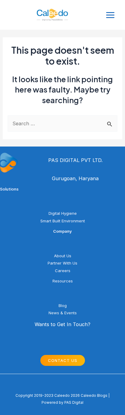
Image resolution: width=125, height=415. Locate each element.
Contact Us (62, 360)
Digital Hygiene (63, 213)
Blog (63, 305)
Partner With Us (62, 263)
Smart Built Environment (62, 220)
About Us (62, 255)
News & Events (63, 312)
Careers (62, 270)
